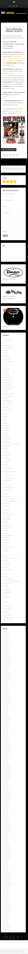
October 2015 (7, 723)
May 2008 (6, 920)
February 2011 (7, 844)
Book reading (7, 359)
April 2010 (6, 867)
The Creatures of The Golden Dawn (12, 581)
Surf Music (6, 567)
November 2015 (7, 721)
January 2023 (7, 636)
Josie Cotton (7, 457)
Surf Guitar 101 (7, 565)
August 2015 (6, 725)
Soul (5, 553)
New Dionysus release (9, 487)
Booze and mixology (8, 361)
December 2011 (7, 821)
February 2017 (7, 691)
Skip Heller (6, 551)
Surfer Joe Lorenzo (8, 569)
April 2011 (6, 840)
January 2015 (7, 741)
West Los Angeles (8, 620)
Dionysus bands (7, 384)
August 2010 (6, 858)
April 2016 (6, 712)
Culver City (6, 373)
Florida (5, 421)
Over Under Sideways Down (10, 501)
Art (4, 343)
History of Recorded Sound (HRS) (11, 444)
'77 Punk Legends (8, 341)
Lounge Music (7, 476)
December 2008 (7, 904)
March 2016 (6, 714)
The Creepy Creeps (8, 583)
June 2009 (6, 890)
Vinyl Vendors (7, 613)
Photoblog (6, 505)
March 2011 (6, 842)
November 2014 (7, 746)
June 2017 (6, 682)
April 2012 (6, 812)
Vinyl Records (7, 608)
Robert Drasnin (7, 526)
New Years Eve (7, 489)
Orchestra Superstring (9, 498)
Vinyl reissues (7, 611)
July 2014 (6, 755)
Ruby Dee (6, 530)
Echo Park (6, 407)
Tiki (4, 599)
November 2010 (7, 851)
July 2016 (6, 705)
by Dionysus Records (11, 149)
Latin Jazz (6, 464)
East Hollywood (7, 400)
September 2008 (7, 911)
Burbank (6, 364)
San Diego (6, 533)
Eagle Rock (6, 398)
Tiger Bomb (6, 597)
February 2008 (7, 927)
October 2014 (7, 748)
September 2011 (7, 828)
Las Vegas (6, 462)
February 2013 (7, 792)
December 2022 (7, 638)
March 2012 (6, 815)
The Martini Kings (8, 590)
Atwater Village (7, 345)
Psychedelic (6, 510)
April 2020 (6, 648)
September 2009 (8, 883)
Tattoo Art (6, 574)
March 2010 (6, 869)
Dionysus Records (8, 389)
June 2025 (6, 634)
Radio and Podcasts (8, 514)
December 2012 (7, 796)
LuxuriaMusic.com (8, 480)
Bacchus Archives (8, 348)
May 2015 (6, 732)
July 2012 (6, 808)
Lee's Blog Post (7, 466)
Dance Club (6, 375)
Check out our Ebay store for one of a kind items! (9, 297)
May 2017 (6, 684)
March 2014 (6, 764)
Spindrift (6, 556)
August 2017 (6, 680)
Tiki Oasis (21, 27)
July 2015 (6, 728)
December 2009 (7, 876)
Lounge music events (9, 478)
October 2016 (7, 698)
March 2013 (6, 789)
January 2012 (7, 819)
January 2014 (7, 769)
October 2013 (7, 773)
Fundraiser (6, 428)
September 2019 (7, 659)
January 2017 (7, 693)
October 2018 (7, 666)
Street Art (6, 560)
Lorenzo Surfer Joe (8, 469)
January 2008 (7, 929)
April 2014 (6, 762)
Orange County (7, 496)
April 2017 (6, 686)
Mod (5, 482)
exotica (5, 414)
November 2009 (7, 879)
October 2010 (7, 853)
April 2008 (6, 922)
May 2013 (6, 785)
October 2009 (7, 881)
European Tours (7, 409)
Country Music (7, 368)
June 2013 (6, 783)
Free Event (6, 425)
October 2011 (7, 826)
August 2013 (6, 778)
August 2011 (6, 831)
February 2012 (7, 817)
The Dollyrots (7, 588)
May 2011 (6, 837)
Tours (5, 604)
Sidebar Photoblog (8, 546)
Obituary (6, 494)
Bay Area (6, 350)
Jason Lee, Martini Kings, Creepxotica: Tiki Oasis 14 (14, 30)
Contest (5, 366)
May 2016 (6, 709)
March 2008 (6, 924)
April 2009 (6, 895)
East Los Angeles (8, 402)
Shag (5, 544)
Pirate (5, 508)
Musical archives (7, 485)
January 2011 (7, 847)
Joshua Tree (6, 455)
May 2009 (6, 892)
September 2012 (7, 803)
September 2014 (7, 751)
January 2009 (7, 901)
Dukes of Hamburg (8, 396)
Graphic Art (6, 434)
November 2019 (7, 657)
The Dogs (6, 585)
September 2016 (7, 700)
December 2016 (7, 696)
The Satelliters (7, 592)
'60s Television (7, 338)
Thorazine (6, 595)
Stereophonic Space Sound (10, 558)
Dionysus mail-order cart (9, 386)
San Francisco (7, 537)
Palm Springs (7, 503)
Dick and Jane (7, 382)
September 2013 (7, 776)
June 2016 (6, 707)
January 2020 (7, 652)
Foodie (5, 423)
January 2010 (7, 874)
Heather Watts (7, 439)
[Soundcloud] (16, 6)
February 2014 (7, 767)
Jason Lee (16, 27)
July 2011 (6, 833)
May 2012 (6, 810)
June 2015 (6, 730)
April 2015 (6, 735)
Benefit (5, 352)
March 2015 (6, 737)
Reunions (6, 524)
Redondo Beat (7, 519)
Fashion (5, 416)
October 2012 (7, 801)
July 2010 (6, 860)
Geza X (5, 432)
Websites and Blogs (8, 617)
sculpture (6, 542)
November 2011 (7, 824)
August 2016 (6, 702)
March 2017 (6, 689)
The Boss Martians (8, 579)
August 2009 (7, 885)
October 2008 (7, 908)
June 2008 (6, 917)
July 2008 (6, 915)
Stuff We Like (7, 563)
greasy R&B (6, 437)
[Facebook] (12, 6)
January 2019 (7, 664)
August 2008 (7, 913)
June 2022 (6, 643)
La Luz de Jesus (7, 460)
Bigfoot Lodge (7, 357)
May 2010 (6, 865)
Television (6, 576)
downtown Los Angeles (9, 393)
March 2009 (6, 897)
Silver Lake (6, 549)
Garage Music (7, 430)
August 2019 (6, 661)
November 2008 (7, 906)
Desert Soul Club (8, 377)
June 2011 (6, 835)
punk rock (6, 512)
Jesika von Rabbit (8, 453)
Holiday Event (7, 446)
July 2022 (6, 641)
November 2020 (7, 645)
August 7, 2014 (4, 149)
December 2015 (7, 719)
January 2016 (7, 716)
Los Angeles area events (9, 471)
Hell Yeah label (7, 441)
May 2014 (6, 760)
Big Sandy (6, 354)
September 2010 (7, 856)
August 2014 (6, 753)
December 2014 (7, 744)
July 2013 (6, 780)
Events (5, 412)
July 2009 (6, 888)
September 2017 (7, 677)
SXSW (5, 572)
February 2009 (7, 899)
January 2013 (7, 794)
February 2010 (7, 872)
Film (5, 418)
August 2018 (6, 668)
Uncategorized (7, 606)
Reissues (6, 521)
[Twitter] (9, 6)
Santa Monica (7, 540)
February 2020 (7, 650)
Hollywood (6, 448)
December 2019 (7, 654)
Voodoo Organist (8, 615)
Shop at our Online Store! (9, 279)
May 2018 (6, 670)
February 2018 (7, 673)
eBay (5, 405)
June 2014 (6, 757)
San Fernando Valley (8, 535)
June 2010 (6, 863)
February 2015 (7, 739)
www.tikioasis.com (8, 48)
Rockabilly (6, 528)
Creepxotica (7, 27)
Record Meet (7, 517)
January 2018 (7, 675)
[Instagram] (14, 6)
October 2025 (7, 632)
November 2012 (7, 799)
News (5, 492)
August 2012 (6, 805)
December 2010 (7, 849)
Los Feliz (6, 473)
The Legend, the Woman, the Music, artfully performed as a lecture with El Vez (14, 59)
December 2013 (7, 771)
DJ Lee (12, 27)
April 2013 (6, 787)
